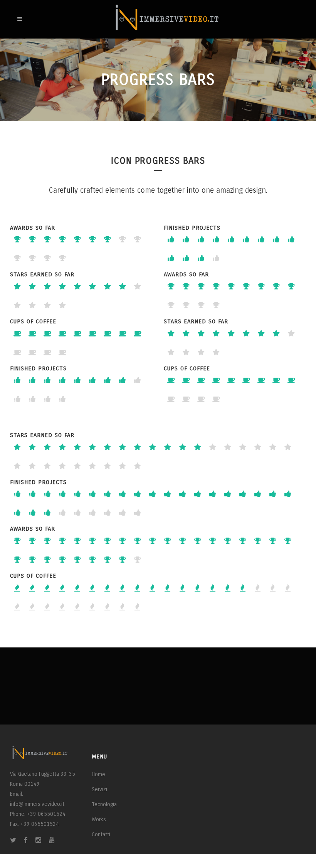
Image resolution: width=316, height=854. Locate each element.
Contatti (101, 834)
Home (98, 774)
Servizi (99, 789)
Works (99, 819)
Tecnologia (104, 804)
